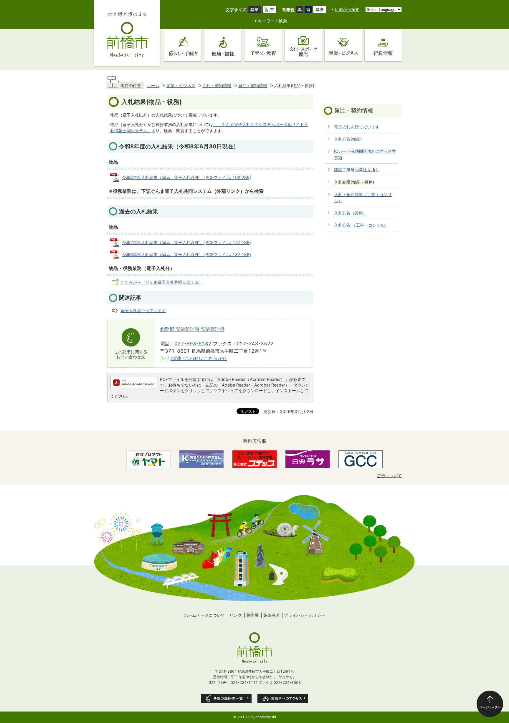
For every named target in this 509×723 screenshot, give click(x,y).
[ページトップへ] (490, 704)
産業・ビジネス (180, 85)
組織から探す (347, 9)
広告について (389, 475)
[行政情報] (383, 45)
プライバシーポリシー (304, 615)
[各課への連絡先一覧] (226, 698)
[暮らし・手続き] (182, 45)
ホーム (153, 85)
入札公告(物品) (348, 139)
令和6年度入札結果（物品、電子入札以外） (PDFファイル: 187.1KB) (186, 254)
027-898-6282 (192, 343)
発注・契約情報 (252, 85)
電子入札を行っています (143, 310)
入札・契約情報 (216, 85)
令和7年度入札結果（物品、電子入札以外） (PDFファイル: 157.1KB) (186, 242)
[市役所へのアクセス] (282, 698)
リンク (235, 615)
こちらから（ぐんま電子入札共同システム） (161, 282)
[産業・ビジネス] (343, 45)
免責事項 (271, 615)
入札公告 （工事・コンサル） (361, 225)
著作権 (252, 615)
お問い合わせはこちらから (199, 358)
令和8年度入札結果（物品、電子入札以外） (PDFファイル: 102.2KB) (186, 177)
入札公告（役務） (350, 212)
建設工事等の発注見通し (356, 169)
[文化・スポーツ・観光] (303, 45)
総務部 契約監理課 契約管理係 (192, 329)
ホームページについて (204, 615)
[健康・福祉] (223, 45)
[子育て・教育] (263, 45)
